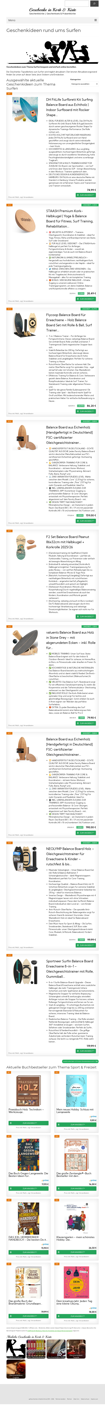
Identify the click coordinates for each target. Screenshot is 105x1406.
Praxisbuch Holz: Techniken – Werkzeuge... (26, 1110)
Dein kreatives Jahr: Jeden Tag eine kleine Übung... (74, 1302)
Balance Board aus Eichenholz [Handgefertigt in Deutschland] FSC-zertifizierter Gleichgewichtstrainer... (69, 435)
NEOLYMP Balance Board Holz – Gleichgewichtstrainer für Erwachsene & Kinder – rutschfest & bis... (70, 856)
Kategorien (75, 79)
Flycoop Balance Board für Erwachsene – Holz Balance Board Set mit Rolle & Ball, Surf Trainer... (69, 322)
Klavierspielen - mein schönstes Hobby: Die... (75, 1238)
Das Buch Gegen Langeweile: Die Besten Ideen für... (28, 1174)
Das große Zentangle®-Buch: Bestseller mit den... (74, 1174)
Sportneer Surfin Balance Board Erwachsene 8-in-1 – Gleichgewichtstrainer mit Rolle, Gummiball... (70, 968)
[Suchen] (94, 4)
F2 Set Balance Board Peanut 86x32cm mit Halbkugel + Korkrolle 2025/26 (67, 542)
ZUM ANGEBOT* (87, 195)
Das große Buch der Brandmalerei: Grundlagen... (25, 1302)
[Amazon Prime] (92, 1116)
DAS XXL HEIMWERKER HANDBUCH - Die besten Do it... (28, 1238)
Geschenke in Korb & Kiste (52, 10)
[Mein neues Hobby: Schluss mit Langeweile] (76, 1091)
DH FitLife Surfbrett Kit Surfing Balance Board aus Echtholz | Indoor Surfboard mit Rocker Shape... (69, 107)
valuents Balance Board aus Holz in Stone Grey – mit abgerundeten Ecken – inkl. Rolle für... (71, 640)
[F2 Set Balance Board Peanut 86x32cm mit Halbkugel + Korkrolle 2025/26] (25, 547)
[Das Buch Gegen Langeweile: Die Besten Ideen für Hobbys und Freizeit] (29, 1155)
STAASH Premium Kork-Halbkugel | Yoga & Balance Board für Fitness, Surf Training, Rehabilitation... (69, 218)
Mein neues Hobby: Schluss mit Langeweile (74, 1110)
